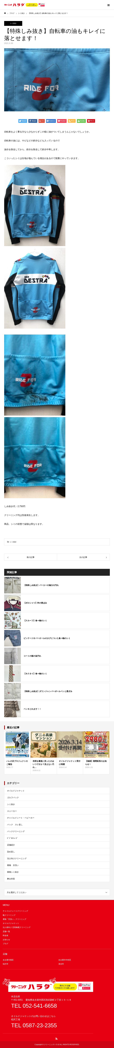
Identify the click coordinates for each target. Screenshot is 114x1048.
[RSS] (56, 1038)
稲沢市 (5, 964)
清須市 (61, 964)
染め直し (11, 852)
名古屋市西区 (8, 960)
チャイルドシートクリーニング (15, 911)
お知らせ (6, 940)
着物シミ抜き (13, 872)
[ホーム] (5, 13)
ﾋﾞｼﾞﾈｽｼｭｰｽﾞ (12, 838)
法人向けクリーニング (17, 858)
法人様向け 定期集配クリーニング (16, 927)
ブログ (5, 944)
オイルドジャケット (16, 791)
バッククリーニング (16, 831)
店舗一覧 (6, 931)
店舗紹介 (11, 845)
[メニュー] (108, 5)
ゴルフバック (13, 797)
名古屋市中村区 (64, 960)
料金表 (5, 935)
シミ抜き (13, 23)
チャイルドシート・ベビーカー (20, 818)
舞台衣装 (11, 879)
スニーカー (12, 811)
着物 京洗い (13, 865)
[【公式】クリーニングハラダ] (24, 5)
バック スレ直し (15, 824)
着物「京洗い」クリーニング (14, 919)
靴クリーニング (9, 915)
